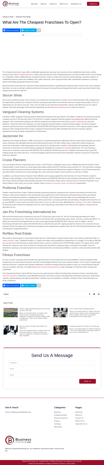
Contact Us (53, 4)
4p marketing (66, 148)
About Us (44, 4)
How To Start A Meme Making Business (82, 309)
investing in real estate (83, 202)
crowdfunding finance (26, 74)
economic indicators (10, 276)
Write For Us (64, 4)
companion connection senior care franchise (60, 183)
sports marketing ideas (61, 107)
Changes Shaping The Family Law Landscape (84, 326)
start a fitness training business (48, 267)
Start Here (34, 4)
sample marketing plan (78, 121)
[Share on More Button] (39, 30)
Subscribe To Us (76, 4)
